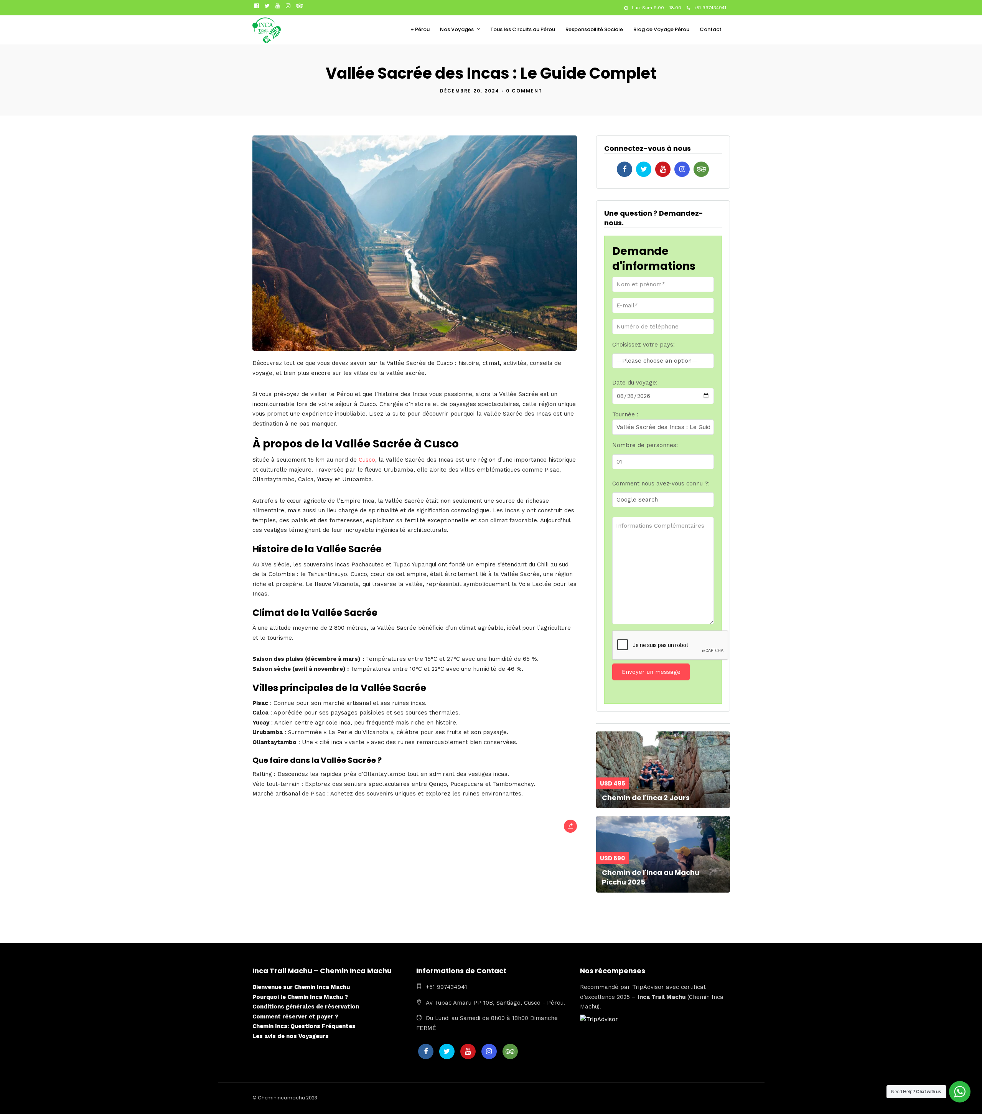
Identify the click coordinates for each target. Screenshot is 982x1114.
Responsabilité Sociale (594, 29)
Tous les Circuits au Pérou (522, 29)
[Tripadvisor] (299, 6)
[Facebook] (624, 169)
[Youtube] (277, 6)
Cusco (367, 459)
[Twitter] (643, 169)
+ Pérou (420, 29)
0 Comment (524, 90)
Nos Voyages (457, 29)
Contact (711, 29)
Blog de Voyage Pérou (661, 29)
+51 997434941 (710, 7)
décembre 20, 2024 (469, 90)
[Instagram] (288, 6)
